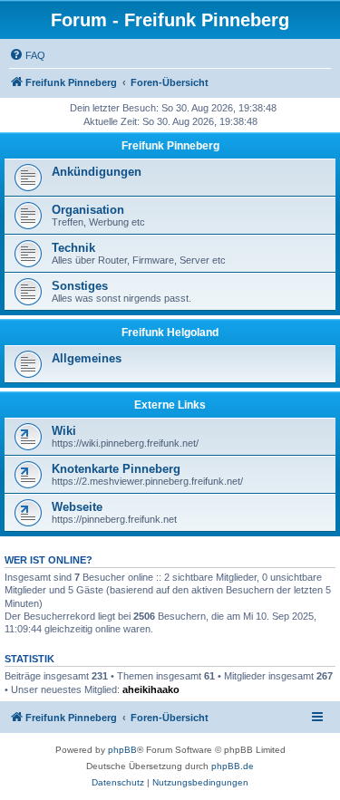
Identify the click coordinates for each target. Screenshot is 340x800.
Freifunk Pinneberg (170, 146)
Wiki (64, 431)
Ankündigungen (96, 171)
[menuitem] (27, 55)
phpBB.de (232, 766)
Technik (73, 248)
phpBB (122, 750)
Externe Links (170, 405)
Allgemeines (86, 358)
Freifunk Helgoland (170, 332)
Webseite (77, 507)
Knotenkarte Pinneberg (116, 469)
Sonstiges (80, 286)
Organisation (88, 210)
